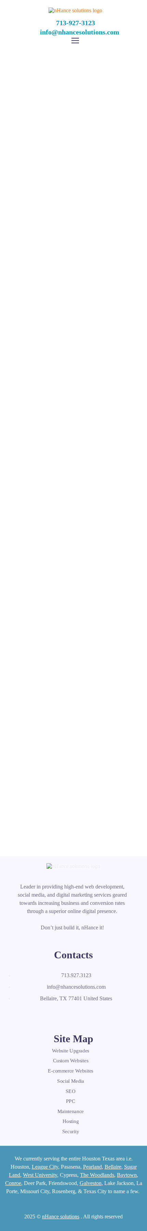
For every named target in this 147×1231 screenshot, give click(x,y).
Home (49, 104)
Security (70, 1131)
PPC (71, 1101)
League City (45, 1167)
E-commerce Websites (70, 1071)
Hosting (71, 1121)
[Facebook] (21, 1014)
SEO (71, 1091)
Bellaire (113, 1167)
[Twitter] (36, 1014)
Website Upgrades (70, 1050)
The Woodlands (97, 1175)
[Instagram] (66, 1014)
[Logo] (75, 10)
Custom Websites (71, 1061)
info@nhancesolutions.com (79, 32)
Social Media (70, 1081)
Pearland (92, 1167)
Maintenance (70, 1111)
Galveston (91, 1183)
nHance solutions (60, 1216)
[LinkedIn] (51, 1014)
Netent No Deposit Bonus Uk (73, 426)
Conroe (13, 1183)
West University (40, 1175)
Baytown (127, 1175)
